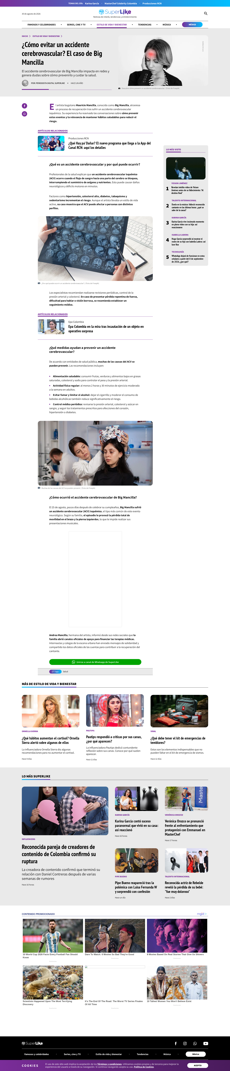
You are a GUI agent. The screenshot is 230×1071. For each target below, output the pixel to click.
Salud (65, 671)
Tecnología (178, 252)
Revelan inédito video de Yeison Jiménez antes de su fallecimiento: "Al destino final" (187, 190)
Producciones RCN (152, 3)
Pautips (90, 730)
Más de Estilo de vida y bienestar (49, 684)
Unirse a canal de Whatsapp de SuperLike (98, 662)
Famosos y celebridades (42, 24)
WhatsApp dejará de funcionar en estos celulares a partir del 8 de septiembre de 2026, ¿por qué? (188, 258)
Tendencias (144, 24)
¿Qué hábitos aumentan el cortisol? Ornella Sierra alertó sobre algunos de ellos (50, 740)
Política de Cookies (144, 1066)
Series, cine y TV (76, 24)
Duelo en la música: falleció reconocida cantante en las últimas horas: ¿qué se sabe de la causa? (188, 207)
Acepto (198, 1065)
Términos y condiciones (109, 1064)
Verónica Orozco (174, 815)
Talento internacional (184, 200)
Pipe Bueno (121, 876)
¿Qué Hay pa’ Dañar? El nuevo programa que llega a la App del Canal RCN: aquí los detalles (109, 145)
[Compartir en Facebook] (24, 106)
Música (167, 24)
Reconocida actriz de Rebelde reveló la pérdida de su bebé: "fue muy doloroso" (184, 887)
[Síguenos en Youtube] (205, 1044)
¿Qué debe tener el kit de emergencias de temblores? (178, 740)
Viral (153, 731)
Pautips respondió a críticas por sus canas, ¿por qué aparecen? (113, 739)
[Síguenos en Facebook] (176, 1044)
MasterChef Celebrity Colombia (121, 3)
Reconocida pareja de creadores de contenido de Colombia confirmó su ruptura (59, 854)
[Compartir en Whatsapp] (24, 113)
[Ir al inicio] (32, 1044)
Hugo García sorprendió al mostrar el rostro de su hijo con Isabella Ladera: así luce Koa (189, 241)
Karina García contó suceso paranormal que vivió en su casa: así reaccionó (136, 825)
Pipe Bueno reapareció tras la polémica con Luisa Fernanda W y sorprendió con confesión (136, 887)
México (192, 24)
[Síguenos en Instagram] (185, 1044)
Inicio (25, 36)
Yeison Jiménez (179, 183)
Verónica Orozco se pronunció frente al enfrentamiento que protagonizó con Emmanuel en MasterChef (185, 828)
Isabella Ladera (180, 235)
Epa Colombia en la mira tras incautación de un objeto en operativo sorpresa (106, 328)
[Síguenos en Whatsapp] (195, 1044)
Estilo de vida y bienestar (112, 24)
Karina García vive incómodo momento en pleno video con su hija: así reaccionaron (188, 224)
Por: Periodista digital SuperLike (48, 83)
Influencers (28, 839)
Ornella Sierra (30, 731)
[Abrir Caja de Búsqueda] (205, 14)
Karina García (92, 3)
